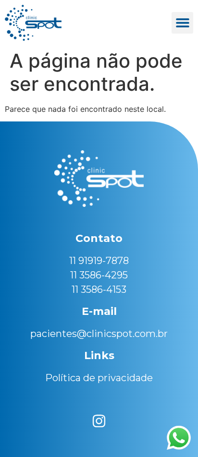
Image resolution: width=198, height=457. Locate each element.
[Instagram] (99, 421)
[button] (182, 23)
